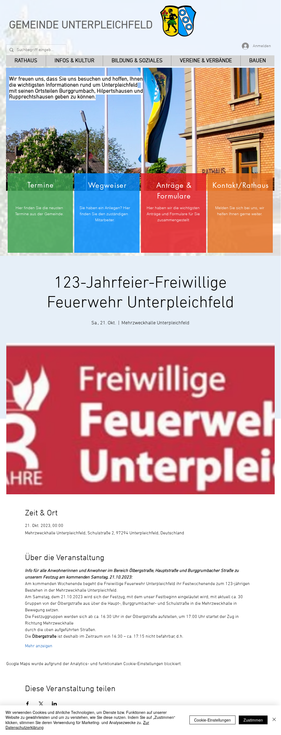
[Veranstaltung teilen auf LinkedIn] (54, 704)
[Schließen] (274, 720)
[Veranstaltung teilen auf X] (41, 704)
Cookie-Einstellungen (212, 720)
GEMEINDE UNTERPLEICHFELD (81, 25)
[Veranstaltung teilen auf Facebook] (27, 704)
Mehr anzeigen (38, 646)
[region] (40, 213)
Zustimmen (253, 720)
